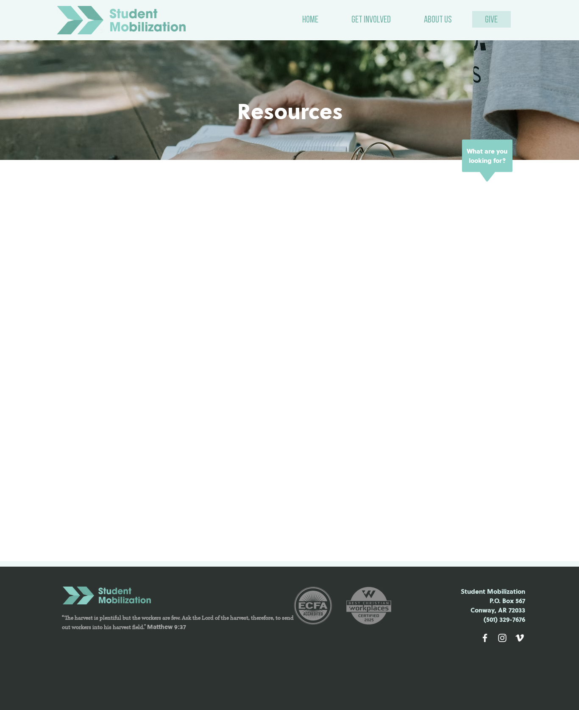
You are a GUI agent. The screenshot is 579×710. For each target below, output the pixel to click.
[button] (371, 20)
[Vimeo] (519, 637)
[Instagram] (502, 637)
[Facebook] (484, 637)
